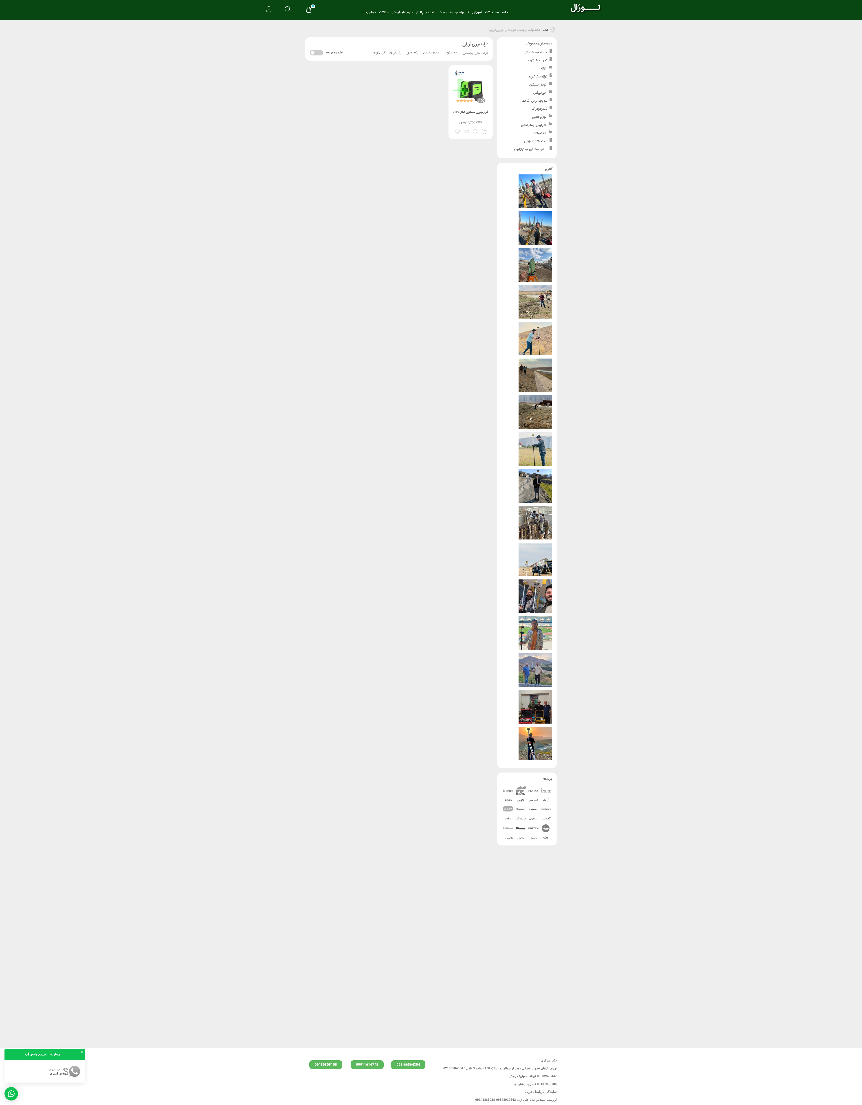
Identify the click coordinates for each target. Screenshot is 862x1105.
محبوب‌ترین (431, 52)
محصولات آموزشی (535, 141)
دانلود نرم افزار (425, 12)
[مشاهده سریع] (475, 131)
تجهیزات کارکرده (537, 60)
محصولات (492, 12)
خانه (505, 12)
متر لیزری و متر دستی (533, 125)
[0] (309, 10)
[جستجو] (288, 9)
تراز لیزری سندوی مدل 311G (470, 112)
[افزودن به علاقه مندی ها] (457, 131)
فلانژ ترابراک (539, 109)
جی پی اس (539, 92)
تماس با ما (368, 12)
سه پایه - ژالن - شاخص (534, 100)
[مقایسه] (466, 131)
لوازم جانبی (539, 117)
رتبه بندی (413, 52)
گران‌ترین (379, 52)
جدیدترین (450, 52)
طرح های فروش (402, 12)
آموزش (477, 12)
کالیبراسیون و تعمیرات (454, 12)
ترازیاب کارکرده (538, 76)
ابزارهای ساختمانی (535, 52)
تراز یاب (541, 68)
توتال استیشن (537, 84)
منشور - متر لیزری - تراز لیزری (530, 149)
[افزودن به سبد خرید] (484, 131)
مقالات (384, 12)
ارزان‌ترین (395, 52)
